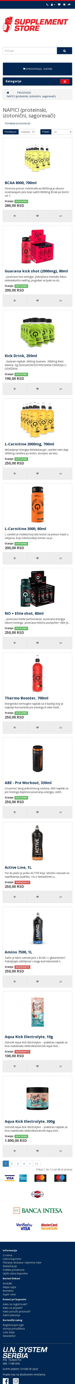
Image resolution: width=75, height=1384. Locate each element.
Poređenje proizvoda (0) (17, 123)
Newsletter (9, 1336)
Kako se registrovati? (15, 1304)
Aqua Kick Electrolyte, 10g (29, 1036)
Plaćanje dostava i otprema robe (22, 1262)
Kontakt (7, 1283)
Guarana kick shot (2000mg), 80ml (36, 271)
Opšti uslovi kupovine (15, 1273)
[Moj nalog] (53, 4)
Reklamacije (10, 1266)
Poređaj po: (11, 131)
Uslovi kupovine (12, 1259)
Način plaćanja (11, 1315)
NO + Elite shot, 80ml (24, 613)
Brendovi (8, 1290)
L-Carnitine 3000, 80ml (25, 528)
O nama (7, 1255)
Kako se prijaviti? (12, 1308)
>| (36, 1163)
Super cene (9, 1294)
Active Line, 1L (18, 867)
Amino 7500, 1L (18, 952)
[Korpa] (64, 4)
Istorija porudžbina (14, 1328)
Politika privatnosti (13, 1269)
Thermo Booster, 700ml (26, 698)
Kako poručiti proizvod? (16, 1311)
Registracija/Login (13, 1325)
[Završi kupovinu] (69, 4)
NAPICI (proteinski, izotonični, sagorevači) (31, 96)
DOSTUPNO (21, 201)
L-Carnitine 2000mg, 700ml (29, 444)
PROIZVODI (24, 92)
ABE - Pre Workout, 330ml (28, 782)
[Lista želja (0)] (59, 4)
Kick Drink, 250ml (21, 355)
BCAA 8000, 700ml (21, 182)
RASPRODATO (22, 882)
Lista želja (9, 1332)
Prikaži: (46, 131)
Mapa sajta (9, 1287)
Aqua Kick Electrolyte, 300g (30, 1121)
